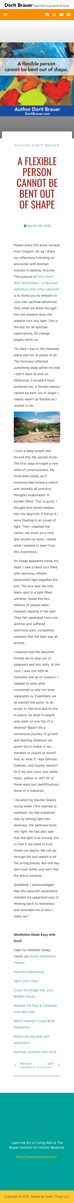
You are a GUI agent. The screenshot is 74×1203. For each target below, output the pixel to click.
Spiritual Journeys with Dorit (35, 1052)
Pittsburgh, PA (57, 1168)
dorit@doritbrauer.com (37, 1122)
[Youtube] (61, 14)
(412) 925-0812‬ (37, 1131)
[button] (5, 14)
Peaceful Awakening (29, 972)
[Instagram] (54, 14)
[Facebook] (47, 14)
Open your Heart (26, 981)
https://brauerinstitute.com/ (36, 1157)
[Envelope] (68, 14)
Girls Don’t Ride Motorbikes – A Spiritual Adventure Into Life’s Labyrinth (36, 283)
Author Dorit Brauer (37, 145)
